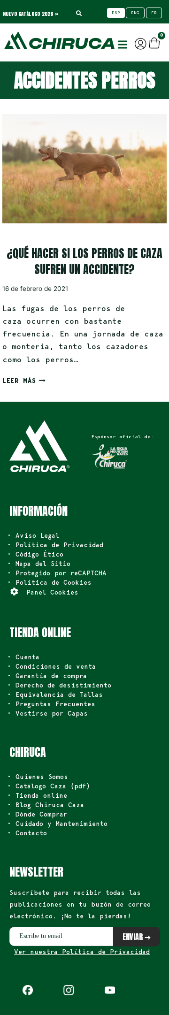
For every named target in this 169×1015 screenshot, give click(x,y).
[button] (122, 44)
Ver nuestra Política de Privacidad (82, 951)
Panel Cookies (52, 592)
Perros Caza (24, 235)
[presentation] (84, 168)
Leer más (24, 380)
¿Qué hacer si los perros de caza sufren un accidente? (84, 261)
